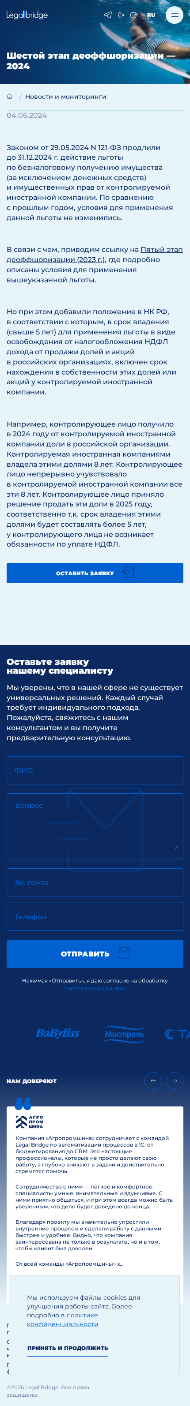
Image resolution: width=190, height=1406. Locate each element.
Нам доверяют (32, 1081)
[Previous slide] (153, 1081)
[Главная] (10, 96)
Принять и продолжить (67, 1348)
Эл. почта (32, 882)
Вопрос (29, 805)
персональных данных (95, 988)
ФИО (24, 770)
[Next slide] (174, 1081)
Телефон (31, 917)
